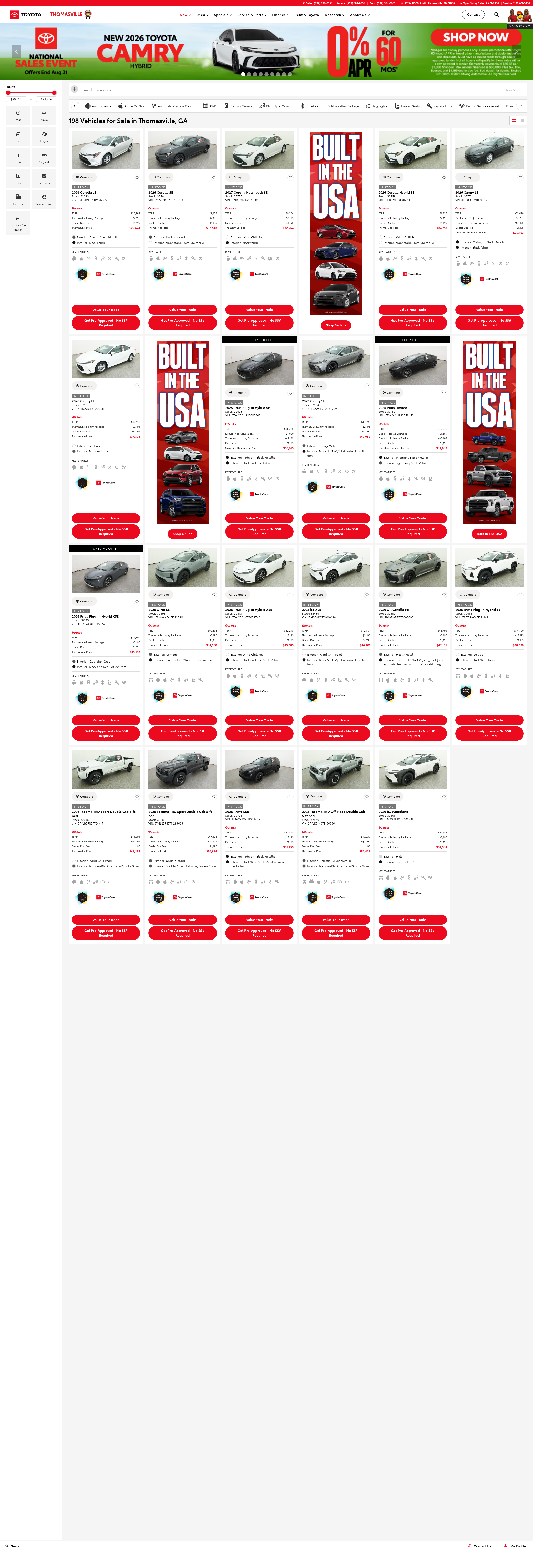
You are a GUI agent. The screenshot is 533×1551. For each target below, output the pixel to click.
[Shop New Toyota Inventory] (266, 51)
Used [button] (201, 15)
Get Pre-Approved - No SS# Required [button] (106, 322)
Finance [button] (279, 15)
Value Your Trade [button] (106, 309)
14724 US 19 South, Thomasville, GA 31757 (430, 3)
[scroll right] (520, 106)
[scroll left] (75, 106)
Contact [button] (473, 14)
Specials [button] (221, 15)
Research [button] (333, 15)
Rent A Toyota (307, 14)
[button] (496, 14)
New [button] (184, 15)
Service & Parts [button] (250, 15)
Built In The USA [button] (489, 533)
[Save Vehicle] (137, 178)
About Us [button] (358, 15)
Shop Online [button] (182, 533)
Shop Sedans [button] (336, 325)
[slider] (8, 93)
